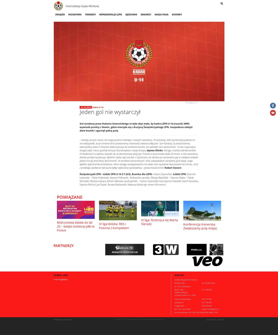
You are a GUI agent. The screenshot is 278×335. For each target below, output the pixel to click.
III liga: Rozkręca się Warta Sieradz (159, 222)
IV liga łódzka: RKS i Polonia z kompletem (114, 226)
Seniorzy (146, 14)
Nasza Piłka (161, 14)
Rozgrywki (75, 14)
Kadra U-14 (97, 107)
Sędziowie (131, 14)
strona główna (61, 279)
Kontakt (177, 14)
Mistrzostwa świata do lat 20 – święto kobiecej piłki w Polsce (75, 226)
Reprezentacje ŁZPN (110, 14)
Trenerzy (90, 14)
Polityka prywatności (63, 320)
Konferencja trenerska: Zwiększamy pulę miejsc (200, 226)
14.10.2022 (86, 107)
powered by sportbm (215, 320)
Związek (60, 14)
